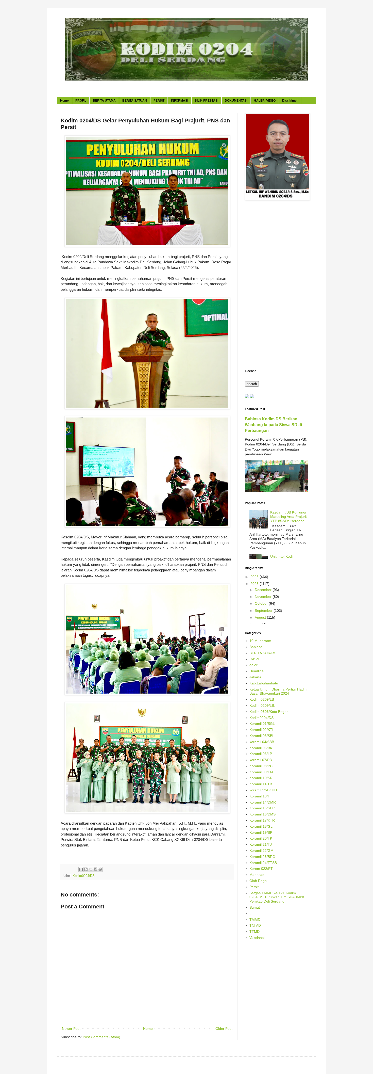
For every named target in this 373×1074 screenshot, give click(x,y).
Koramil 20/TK (260, 838)
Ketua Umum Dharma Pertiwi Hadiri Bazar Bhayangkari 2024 (278, 691)
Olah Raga (258, 881)
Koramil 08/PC (261, 766)
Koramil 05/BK (260, 748)
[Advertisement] (276, 285)
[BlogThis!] (85, 869)
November (264, 597)
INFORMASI (179, 100)
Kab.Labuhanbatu (263, 683)
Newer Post (71, 1029)
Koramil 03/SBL (261, 736)
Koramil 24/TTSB (263, 863)
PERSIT (159, 100)
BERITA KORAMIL (264, 653)
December (264, 590)
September (264, 610)
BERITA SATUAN (134, 100)
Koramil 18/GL (261, 826)
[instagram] (252, 397)
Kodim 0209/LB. (262, 705)
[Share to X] (90, 869)
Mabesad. (257, 875)
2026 (255, 577)
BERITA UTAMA (104, 100)
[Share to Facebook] (95, 869)
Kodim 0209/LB (261, 699)
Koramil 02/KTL (261, 730)
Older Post (223, 1029)
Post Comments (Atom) (101, 1037)
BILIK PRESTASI (206, 100)
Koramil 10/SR (261, 778)
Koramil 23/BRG (262, 857)
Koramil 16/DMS (262, 814)
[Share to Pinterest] (100, 869)
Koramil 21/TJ (260, 844)
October (262, 603)
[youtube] (247, 397)
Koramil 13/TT (260, 796)
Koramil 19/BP (260, 832)
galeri (253, 665)
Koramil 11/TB (260, 784)
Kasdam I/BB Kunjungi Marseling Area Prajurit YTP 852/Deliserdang (288, 516)
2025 (255, 584)
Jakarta (255, 677)
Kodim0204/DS (84, 876)
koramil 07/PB (260, 760)
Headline (256, 671)
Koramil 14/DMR (262, 802)
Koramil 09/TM (261, 772)
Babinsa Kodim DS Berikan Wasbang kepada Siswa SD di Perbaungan (273, 424)
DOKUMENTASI (236, 100)
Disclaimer (290, 100)
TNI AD (255, 925)
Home (64, 100)
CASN (254, 659)
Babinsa (255, 647)
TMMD (254, 920)
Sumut (254, 907)
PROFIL (80, 100)
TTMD (254, 931)
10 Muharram (260, 641)
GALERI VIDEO (265, 100)
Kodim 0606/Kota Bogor (268, 712)
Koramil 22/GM (261, 850)
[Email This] (80, 869)
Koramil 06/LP (260, 754)
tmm (253, 913)
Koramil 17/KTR (262, 820)
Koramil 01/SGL (262, 724)
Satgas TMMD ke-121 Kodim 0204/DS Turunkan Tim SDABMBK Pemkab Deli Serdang (276, 897)
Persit (254, 887)
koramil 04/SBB (261, 742)
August (261, 617)
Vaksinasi (256, 938)
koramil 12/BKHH (263, 790)
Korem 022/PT (261, 869)
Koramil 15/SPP (262, 808)
